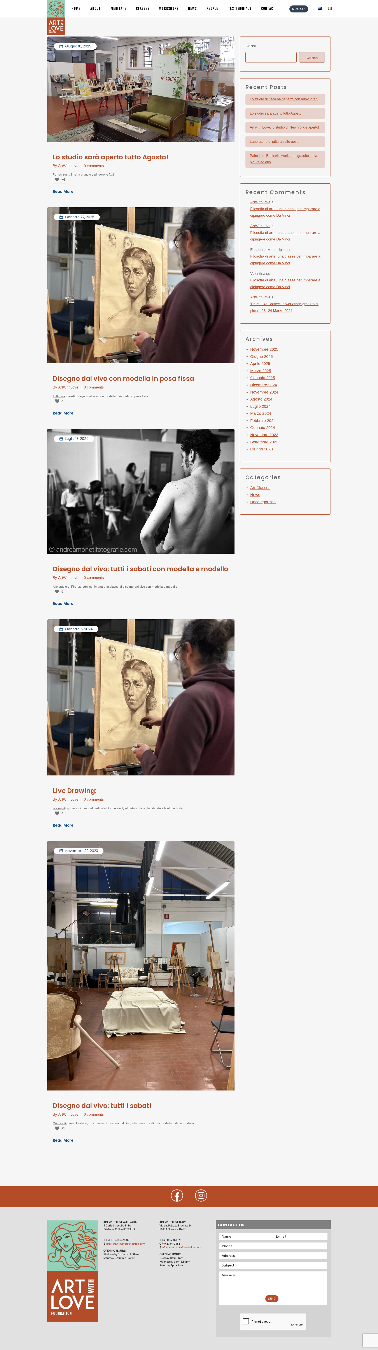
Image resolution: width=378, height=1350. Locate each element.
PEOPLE (212, 9)
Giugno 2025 (261, 356)
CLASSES (143, 9)
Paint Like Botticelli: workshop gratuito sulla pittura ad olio (283, 159)
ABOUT (95, 9)
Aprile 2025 (260, 363)
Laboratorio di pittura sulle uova (274, 141)
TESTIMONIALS (240, 9)
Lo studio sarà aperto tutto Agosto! (110, 157)
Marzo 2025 (260, 371)
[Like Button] (57, 179)
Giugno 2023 (261, 449)
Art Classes (260, 488)
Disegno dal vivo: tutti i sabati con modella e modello (140, 569)
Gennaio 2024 (262, 427)
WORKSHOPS (168, 9)
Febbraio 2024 (263, 420)
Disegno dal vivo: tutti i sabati (102, 1105)
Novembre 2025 (264, 349)
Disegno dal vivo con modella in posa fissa (123, 378)
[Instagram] (201, 1195)
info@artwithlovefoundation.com (125, 1243)
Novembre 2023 (264, 435)
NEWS (192, 9)
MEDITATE (118, 9)
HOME (76, 9)
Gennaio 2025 (262, 378)
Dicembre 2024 (263, 385)
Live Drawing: (74, 790)
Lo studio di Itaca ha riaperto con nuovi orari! (284, 99)
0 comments (94, 166)
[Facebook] (177, 1195)
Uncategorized (263, 502)
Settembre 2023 (264, 442)
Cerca (250, 46)
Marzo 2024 (260, 413)
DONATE (298, 8)
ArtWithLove (68, 166)
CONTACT (268, 9)
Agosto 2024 (261, 399)
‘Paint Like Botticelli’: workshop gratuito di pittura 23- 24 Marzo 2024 (284, 307)
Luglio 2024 (260, 406)
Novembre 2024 (264, 392)
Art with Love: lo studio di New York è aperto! (284, 127)
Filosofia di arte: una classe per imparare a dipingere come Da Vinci (285, 212)
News (255, 495)
